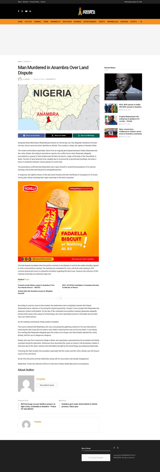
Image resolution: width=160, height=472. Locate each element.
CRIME (45, 22)
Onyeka (27, 79)
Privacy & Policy (34, 2)
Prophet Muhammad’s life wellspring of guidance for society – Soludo (129, 119)
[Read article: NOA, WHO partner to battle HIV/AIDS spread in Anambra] (111, 108)
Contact (42, 2)
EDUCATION (67, 22)
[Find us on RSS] (30, 11)
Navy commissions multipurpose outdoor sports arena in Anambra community (130, 131)
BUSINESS (77, 22)
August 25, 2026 (125, 124)
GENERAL (37, 22)
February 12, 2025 (38, 79)
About (19, 2)
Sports (134, 22)
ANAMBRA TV (55, 22)
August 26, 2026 (112, 98)
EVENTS (102, 22)
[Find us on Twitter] (22, 11)
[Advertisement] (80, 39)
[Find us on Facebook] (18, 11)
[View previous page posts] (56, 298)
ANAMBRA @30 (112, 22)
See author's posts (47, 385)
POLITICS (28, 22)
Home (20, 22)
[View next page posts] (60, 298)
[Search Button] (141, 21)
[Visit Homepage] (86, 11)
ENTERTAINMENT (90, 22)
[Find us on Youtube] (26, 11)
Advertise (26, 2)
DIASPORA (124, 22)
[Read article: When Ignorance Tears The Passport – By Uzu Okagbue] (123, 86)
